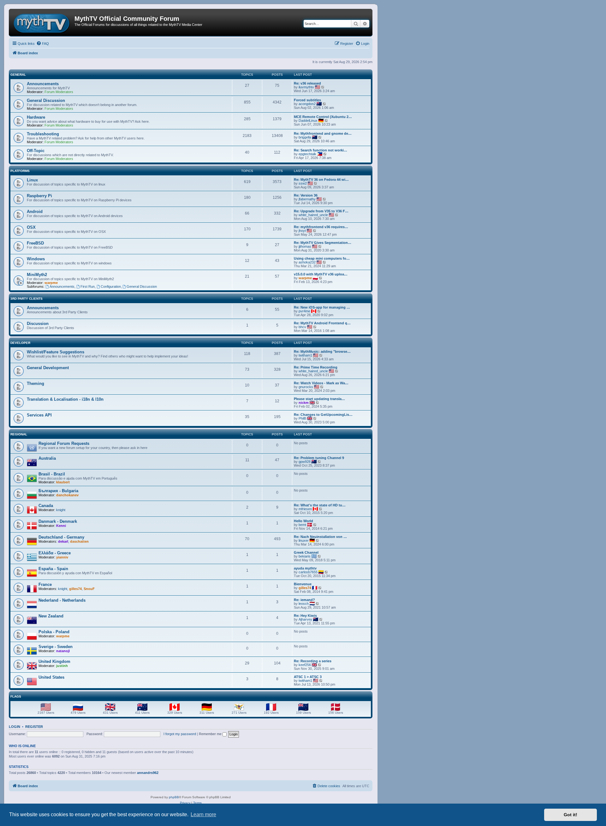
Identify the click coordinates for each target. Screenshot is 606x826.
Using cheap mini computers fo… (322, 258)
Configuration (111, 286)
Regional (18, 434)
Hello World (303, 521)
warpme (51, 283)
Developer (20, 343)
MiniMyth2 (37, 274)
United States (51, 677)
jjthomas (305, 246)
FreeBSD (35, 243)
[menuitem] (42, 43)
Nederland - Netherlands (62, 600)
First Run (87, 286)
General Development (48, 367)
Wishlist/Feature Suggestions (55, 352)
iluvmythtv (306, 87)
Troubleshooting (43, 134)
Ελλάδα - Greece (55, 553)
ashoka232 (307, 262)
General (18, 74)
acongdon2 (307, 104)
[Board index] (42, 22)
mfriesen (305, 509)
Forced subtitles (307, 100)
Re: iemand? (304, 600)
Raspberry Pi (39, 195)
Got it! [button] (570, 814)
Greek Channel (306, 552)
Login (14, 727)
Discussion (38, 323)
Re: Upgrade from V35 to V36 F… (321, 211)
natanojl (63, 651)
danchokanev (67, 495)
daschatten (79, 541)
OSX (31, 227)
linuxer (304, 540)
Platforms (20, 171)
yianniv (62, 557)
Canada (46, 505)
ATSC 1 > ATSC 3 (308, 677)
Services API (39, 415)
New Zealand (51, 616)
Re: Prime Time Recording (315, 367)
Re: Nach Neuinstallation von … (320, 537)
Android (35, 211)
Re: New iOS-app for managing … (322, 307)
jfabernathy (307, 199)
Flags (15, 696)
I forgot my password (179, 734)
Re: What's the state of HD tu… (320, 505)
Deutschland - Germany (61, 537)
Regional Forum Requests (64, 443)
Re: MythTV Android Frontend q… (322, 323)
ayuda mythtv (305, 568)
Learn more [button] (203, 814)
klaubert (63, 482)
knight (60, 510)
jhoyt (302, 231)
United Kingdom (54, 661)
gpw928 (305, 461)
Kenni (61, 526)
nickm (304, 402)
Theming (35, 383)
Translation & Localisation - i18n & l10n (65, 399)
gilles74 (75, 589)
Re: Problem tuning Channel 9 (319, 458)
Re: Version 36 (306, 195)
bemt (302, 525)
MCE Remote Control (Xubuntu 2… (323, 117)
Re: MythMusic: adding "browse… (322, 351)
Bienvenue (303, 584)
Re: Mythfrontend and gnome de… (323, 133)
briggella (305, 137)
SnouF (89, 589)
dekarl (63, 541)
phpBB (174, 797)
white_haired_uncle (313, 215)
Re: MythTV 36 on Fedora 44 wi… (321, 179)
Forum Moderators (59, 92)
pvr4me (304, 311)
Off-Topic (36, 150)
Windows (36, 259)
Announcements (43, 83)
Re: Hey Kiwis (305, 615)
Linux (32, 180)
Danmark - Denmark (58, 521)
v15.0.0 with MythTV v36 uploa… (321, 274)
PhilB (302, 418)
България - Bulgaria (58, 490)
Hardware (36, 117)
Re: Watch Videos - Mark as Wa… (321, 383)
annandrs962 (147, 773)
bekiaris (305, 556)
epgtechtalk (307, 154)
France (45, 584)
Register (34, 727)
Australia (47, 458)
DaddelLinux (308, 120)
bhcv (302, 327)
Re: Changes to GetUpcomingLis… (323, 414)
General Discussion (46, 100)
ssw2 (303, 183)
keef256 (305, 665)
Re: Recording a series (312, 661)
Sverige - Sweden (56, 646)
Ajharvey (305, 619)
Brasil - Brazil (52, 474)
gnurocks (306, 387)
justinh (62, 666)
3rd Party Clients (26, 298)
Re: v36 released (307, 83)
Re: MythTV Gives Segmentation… (322, 243)
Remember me (211, 734)
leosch (304, 603)
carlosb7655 (308, 572)
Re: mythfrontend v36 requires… (321, 227)
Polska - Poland (54, 631)
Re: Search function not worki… (320, 150)
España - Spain (53, 568)
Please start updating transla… (319, 399)
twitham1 (305, 355)
